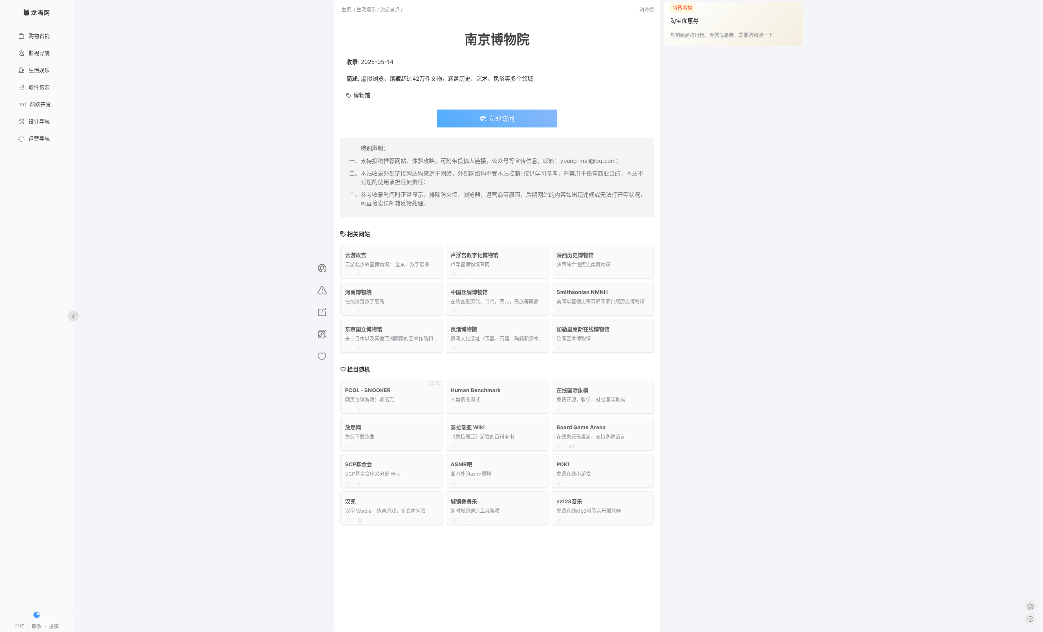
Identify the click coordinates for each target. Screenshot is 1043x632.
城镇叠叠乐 (464, 501)
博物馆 (361, 95)
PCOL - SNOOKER (368, 390)
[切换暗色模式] (36, 615)
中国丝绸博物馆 (469, 292)
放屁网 (353, 427)
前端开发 (40, 104)
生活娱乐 (39, 70)
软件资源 (39, 87)
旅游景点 (390, 10)
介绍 (19, 626)
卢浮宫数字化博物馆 (474, 255)
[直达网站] (322, 269)
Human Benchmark (476, 390)
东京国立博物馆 (363, 329)
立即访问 (500, 118)
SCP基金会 (358, 464)
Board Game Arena (581, 427)
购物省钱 (39, 36)
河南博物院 (358, 292)
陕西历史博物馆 (575, 255)
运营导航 (39, 138)
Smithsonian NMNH (582, 292)
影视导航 (39, 53)
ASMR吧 (461, 464)
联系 (37, 626)
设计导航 (39, 121)
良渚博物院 (464, 329)
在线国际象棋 (572, 390)
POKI (563, 464)
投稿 (54, 626)
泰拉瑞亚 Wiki (468, 427)
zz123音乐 (569, 501)
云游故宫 (355, 255)
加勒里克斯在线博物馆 (583, 329)
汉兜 (350, 501)
